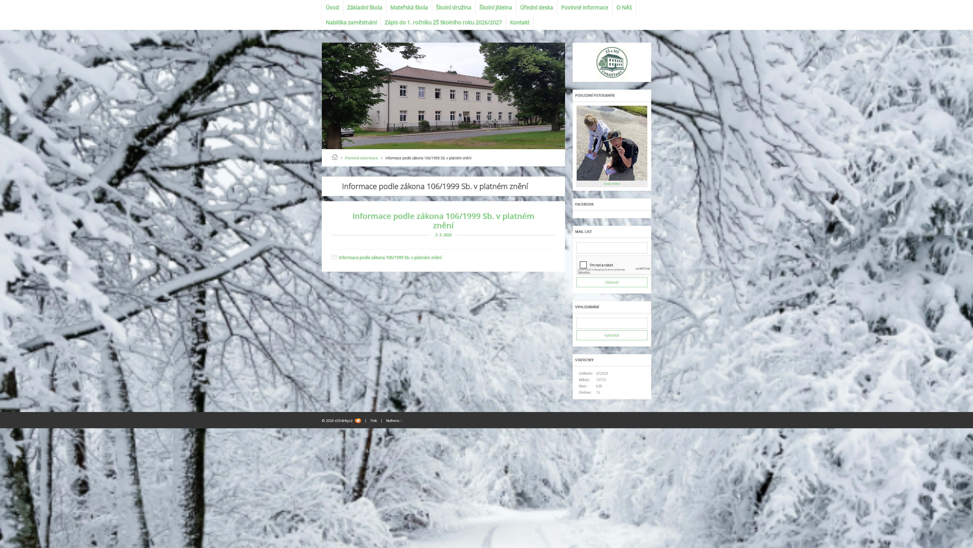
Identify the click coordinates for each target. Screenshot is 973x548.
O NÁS (624, 7)
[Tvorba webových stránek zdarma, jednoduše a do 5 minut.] (358, 420)
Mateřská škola (409, 7)
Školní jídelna (495, 7)
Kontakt (519, 22)
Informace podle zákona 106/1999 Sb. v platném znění (443, 221)
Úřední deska (536, 7)
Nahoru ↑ (394, 420)
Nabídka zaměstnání (351, 22)
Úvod (332, 7)
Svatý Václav (612, 183)
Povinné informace (584, 7)
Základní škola (364, 7)
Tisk (373, 420)
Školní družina (453, 7)
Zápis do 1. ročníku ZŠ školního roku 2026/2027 (443, 22)
